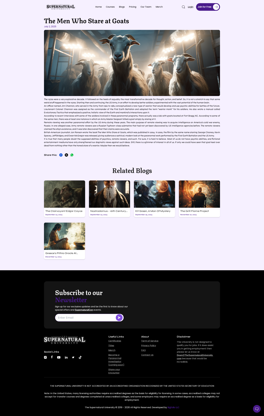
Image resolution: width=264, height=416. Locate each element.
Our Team (146, 6)
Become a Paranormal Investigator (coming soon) (116, 359)
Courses (110, 6)
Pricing (132, 6)
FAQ (143, 350)
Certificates (114, 340)
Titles (111, 345)
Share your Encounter (114, 371)
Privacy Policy (148, 345)
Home (98, 6)
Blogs (122, 6)
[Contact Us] (257, 409)
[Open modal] (119, 317)
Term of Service (149, 340)
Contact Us (147, 354)
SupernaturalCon (84, 310)
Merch (159, 6)
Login (190, 6)
